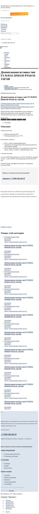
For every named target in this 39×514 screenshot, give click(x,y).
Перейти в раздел (6, 227)
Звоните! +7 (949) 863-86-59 (14, 178)
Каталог (6, 52)
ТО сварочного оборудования (11, 456)
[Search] (18, 33)
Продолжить (12, 497)
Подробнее (7, 238)
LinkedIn (13, 119)
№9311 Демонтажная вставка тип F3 (15, 242)
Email (24, 119)
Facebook (3, 119)
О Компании (7, 463)
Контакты (7, 67)
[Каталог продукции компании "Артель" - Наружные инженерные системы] (4, 29)
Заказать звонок (4, 46)
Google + (19, 119)
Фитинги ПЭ (7, 479)
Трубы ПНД (6, 55)
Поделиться (4, 118)
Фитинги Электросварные (10, 477)
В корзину (4, 497)
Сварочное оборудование (10, 481)
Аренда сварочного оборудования (12, 454)
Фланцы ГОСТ (6, 64)
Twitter (9, 119)
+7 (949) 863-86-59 (9, 434)
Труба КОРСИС (8, 484)
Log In (8, 511)
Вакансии (6, 465)
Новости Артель (8, 468)
